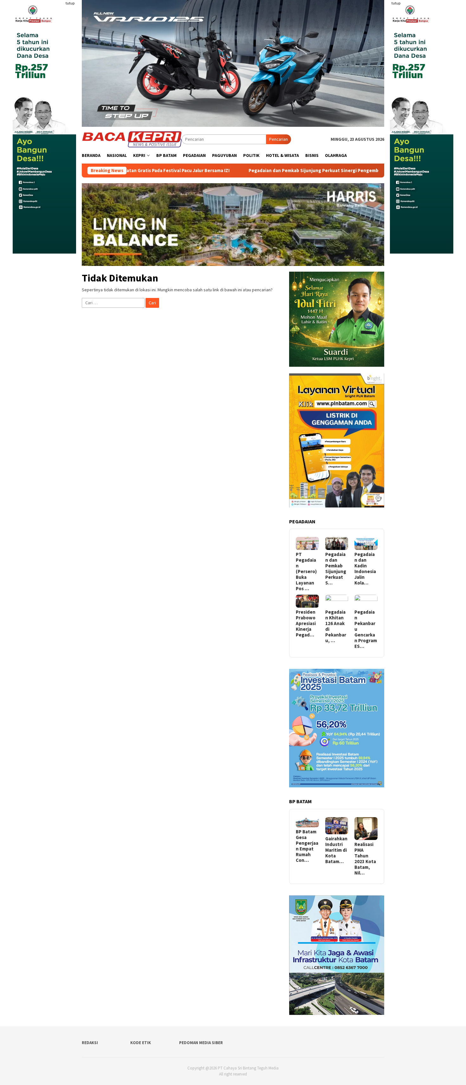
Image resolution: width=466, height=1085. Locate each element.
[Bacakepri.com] (132, 139)
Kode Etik (140, 1042)
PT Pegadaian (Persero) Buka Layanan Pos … (306, 571)
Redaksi (90, 1042)
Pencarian (278, 139)
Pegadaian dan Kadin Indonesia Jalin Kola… (365, 569)
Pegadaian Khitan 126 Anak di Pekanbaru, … (335, 626)
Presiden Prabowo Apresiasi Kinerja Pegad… (306, 623)
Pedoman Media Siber (201, 1042)
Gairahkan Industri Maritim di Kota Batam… (336, 850)
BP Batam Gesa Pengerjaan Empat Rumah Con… (307, 846)
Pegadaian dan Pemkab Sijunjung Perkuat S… (335, 569)
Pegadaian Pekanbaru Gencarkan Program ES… (365, 629)
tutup (70, 3)
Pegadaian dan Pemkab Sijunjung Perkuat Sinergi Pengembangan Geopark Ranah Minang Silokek (304, 170)
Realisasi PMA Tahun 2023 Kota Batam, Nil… (365, 859)
